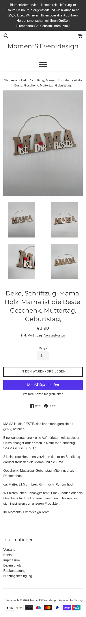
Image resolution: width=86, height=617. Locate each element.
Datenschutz (12, 565)
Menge (43, 348)
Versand (9, 549)
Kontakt (8, 555)
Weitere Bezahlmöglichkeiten (43, 394)
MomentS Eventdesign (43, 46)
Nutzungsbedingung (17, 576)
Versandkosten (54, 335)
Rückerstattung (14, 570)
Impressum (11, 560)
